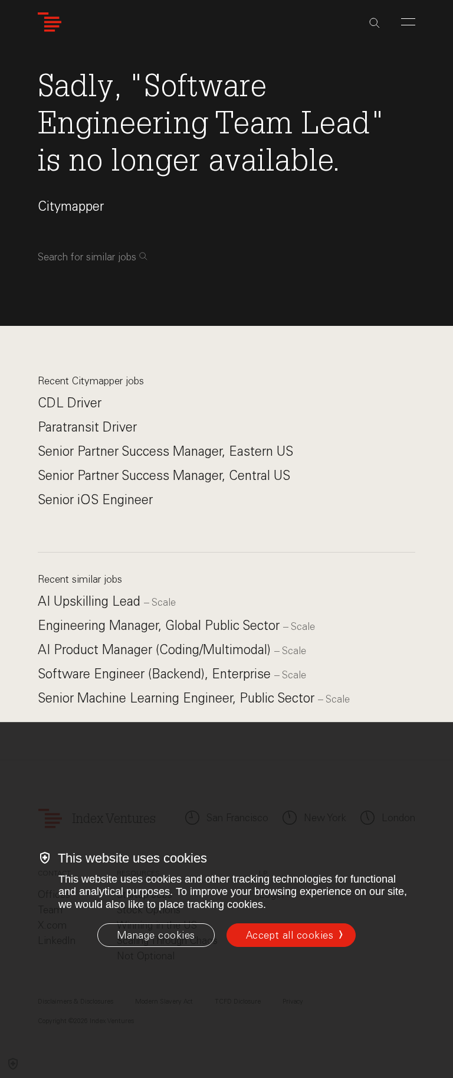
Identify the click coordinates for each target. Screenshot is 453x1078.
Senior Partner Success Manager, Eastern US (165, 451)
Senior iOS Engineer (95, 500)
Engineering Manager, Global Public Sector (160, 625)
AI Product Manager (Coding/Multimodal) (156, 650)
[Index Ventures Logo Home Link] (49, 22)
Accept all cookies (289, 935)
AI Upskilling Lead (91, 601)
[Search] (374, 23)
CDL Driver (69, 403)
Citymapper (71, 206)
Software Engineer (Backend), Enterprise (156, 674)
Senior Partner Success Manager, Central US (164, 476)
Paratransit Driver (87, 427)
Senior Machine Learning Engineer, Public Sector (178, 698)
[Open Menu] (408, 21)
